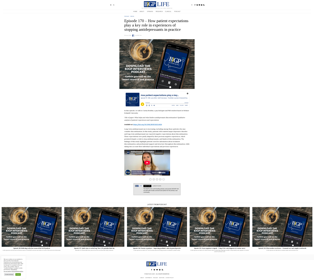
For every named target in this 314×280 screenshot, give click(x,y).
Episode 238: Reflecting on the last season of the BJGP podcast (31, 248)
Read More (14, 269)
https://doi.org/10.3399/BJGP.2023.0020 (147, 124)
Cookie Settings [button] (9, 274)
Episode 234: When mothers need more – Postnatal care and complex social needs (282, 248)
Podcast (126, 16)
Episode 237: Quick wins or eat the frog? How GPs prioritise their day (94, 248)
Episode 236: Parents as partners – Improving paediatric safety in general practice (157, 248)
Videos (132, 16)
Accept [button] (18, 274)
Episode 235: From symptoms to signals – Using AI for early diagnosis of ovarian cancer (219, 248)
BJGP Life (139, 35)
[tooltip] (195, 5)
